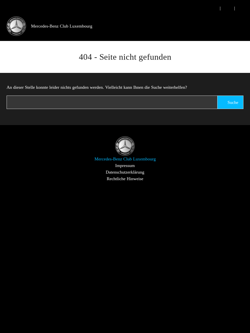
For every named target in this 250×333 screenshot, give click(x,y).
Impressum (125, 165)
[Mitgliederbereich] (241, 8)
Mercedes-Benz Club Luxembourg (61, 26)
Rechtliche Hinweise (125, 178)
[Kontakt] (227, 8)
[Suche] (213, 8)
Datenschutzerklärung (125, 172)
